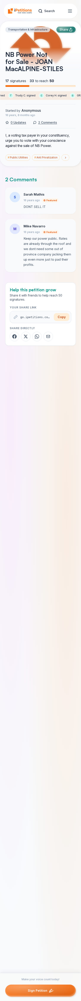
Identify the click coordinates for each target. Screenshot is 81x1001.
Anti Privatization (45, 157)
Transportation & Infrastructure (28, 29)
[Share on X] (25, 336)
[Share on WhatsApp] (37, 336)
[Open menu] (70, 11)
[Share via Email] (48, 336)
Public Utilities (18, 157)
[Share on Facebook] (14, 336)
